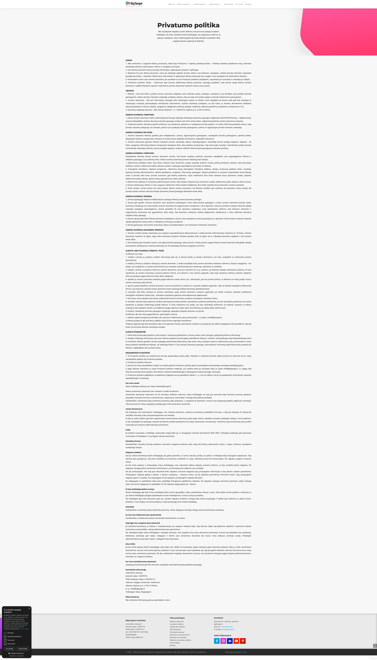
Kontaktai (248, 4)
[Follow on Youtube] (236, 641)
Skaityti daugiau (24, 629)
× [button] (29, 608)
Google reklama (214, 4)
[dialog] (16, 632)
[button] (16, 653)
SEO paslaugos (228, 4)
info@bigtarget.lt (228, 629)
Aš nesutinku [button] (22, 649)
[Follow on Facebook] (217, 641)
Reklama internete (183, 4)
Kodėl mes (171, 4)
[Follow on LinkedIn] (230, 641)
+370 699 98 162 (227, 627)
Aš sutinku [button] (9, 649)
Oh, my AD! (239, 4)
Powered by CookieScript (16, 656)
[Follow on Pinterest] (243, 641)
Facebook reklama (199, 4)
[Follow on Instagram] (223, 641)
